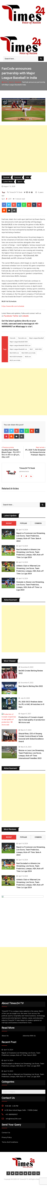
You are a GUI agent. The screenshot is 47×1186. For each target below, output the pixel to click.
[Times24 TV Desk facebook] (27, 192)
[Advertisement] (23, 148)
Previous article (8, 447)
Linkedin (25, 316)
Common (38, 523)
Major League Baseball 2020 (19, 342)
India (27, 177)
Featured (17, 177)
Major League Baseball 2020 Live (20, 345)
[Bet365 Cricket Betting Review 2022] (9, 672)
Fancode (12, 338)
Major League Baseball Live (18, 349)
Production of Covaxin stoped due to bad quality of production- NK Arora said (32, 720)
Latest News (8, 181)
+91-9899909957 (11, 1114)
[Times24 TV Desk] (32, 192)
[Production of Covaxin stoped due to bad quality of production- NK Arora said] (9, 719)
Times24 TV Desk (27, 468)
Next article (40, 447)
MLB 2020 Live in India (28, 353)
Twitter (15, 316)
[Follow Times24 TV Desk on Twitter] (25, 192)
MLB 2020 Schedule (16, 356)
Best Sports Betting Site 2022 (31, 686)
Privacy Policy (7, 1137)
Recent (9, 523)
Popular (23, 523)
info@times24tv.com (13, 1119)
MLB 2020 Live (14, 353)
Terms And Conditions (10, 1142)
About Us (5, 1036)
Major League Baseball (36, 338)
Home (5, 82)
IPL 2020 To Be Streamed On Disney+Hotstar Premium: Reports (35, 452)
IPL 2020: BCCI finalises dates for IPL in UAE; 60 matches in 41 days (31, 704)
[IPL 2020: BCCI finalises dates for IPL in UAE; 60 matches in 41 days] (9, 703)
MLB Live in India (15, 360)
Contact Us (6, 1133)
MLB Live (28, 356)
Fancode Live (22, 338)
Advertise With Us (29, 1036)
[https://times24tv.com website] (29, 192)
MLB (31, 349)
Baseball (18, 82)
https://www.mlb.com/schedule (13, 306)
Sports (11, 82)
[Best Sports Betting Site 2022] (9, 688)
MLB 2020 (38, 349)
